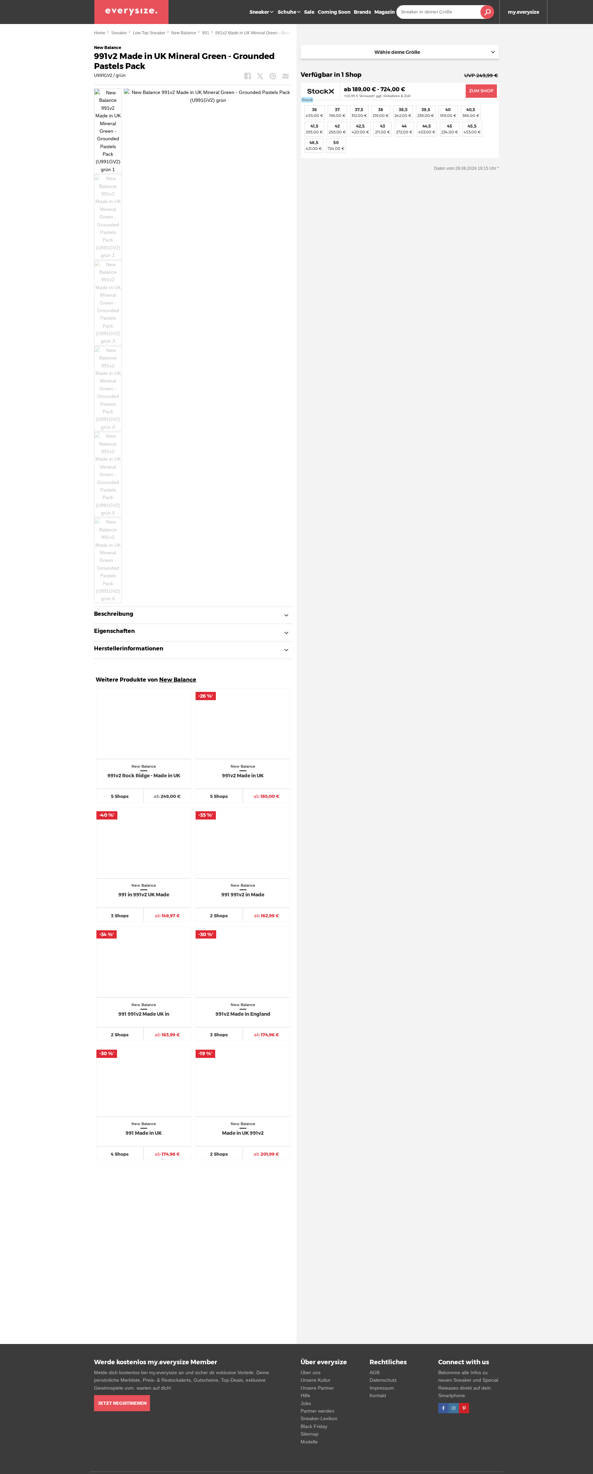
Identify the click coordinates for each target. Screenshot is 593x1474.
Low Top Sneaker (149, 33)
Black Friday (314, 1426)
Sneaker (259, 12)
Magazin (384, 12)
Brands (362, 12)
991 (205, 33)
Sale (309, 12)
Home (99, 33)
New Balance (183, 33)
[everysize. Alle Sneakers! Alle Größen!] (131, 12)
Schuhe (287, 12)
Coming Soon (334, 12)
